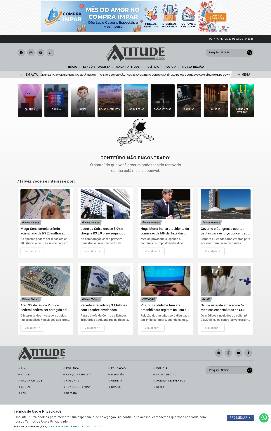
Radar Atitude (129, 66)
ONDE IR (116, 380)
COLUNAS (72, 380)
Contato (71, 393)
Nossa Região (193, 66)
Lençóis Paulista (98, 66)
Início (74, 66)
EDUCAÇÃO (118, 368)
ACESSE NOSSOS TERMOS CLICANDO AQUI (74, 426)
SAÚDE (25, 374)
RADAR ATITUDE (31, 380)
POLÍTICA (72, 368)
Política (153, 66)
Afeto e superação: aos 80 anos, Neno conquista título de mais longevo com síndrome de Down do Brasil (166, 74)
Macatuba (117, 374)
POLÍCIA (161, 368)
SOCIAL (25, 386)
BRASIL (115, 386)
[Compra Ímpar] (135, 16)
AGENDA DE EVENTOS (170, 380)
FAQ (23, 393)
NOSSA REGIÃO (166, 374)
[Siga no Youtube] (40, 52)
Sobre (160, 386)
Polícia (172, 66)
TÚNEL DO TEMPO (77, 386)
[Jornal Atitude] (135, 52)
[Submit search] (249, 52)
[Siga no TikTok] (50, 52)
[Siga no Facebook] (21, 52)
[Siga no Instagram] (31, 52)
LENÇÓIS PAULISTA (78, 374)
